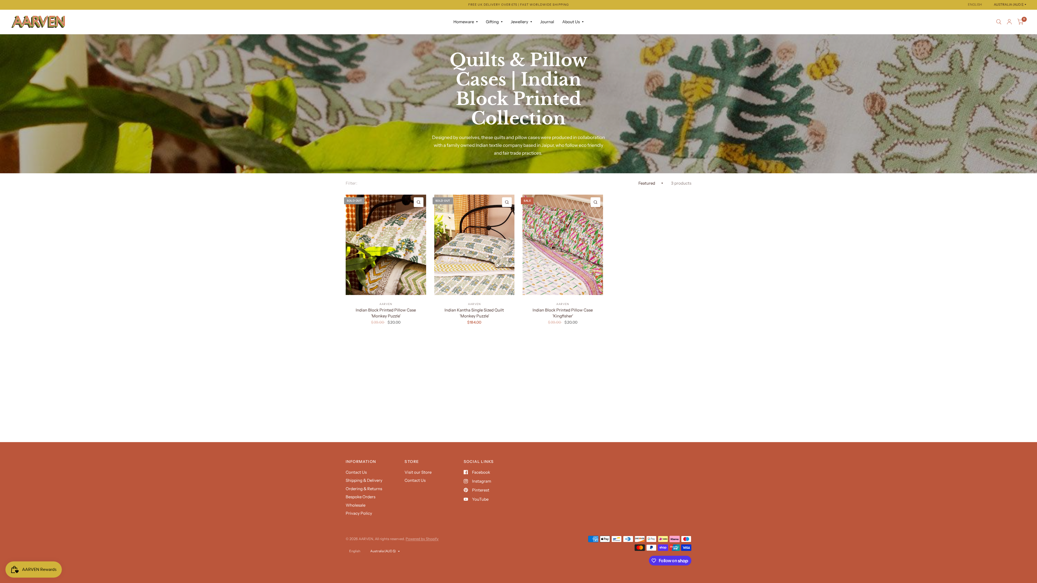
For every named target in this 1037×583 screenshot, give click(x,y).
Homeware (463, 21)
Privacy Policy (359, 513)
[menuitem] (465, 22)
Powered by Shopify (422, 539)
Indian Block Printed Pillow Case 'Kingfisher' (563, 313)
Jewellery (519, 21)
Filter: (351, 183)
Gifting (492, 21)
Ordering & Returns (364, 488)
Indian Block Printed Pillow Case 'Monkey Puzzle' (386, 313)
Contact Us (356, 472)
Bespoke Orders (360, 496)
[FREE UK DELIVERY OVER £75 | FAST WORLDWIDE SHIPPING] (518, 4)
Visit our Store (418, 472)
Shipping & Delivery (364, 480)
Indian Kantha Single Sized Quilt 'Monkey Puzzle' (474, 313)
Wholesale (355, 505)
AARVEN (385, 304)
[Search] (999, 22)
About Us (571, 21)
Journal (547, 21)
